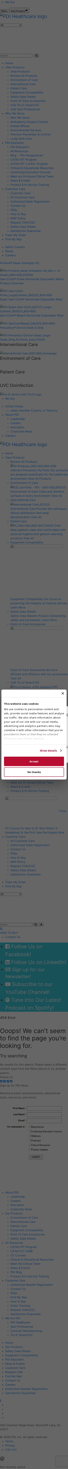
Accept (34, 761)
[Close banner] (63, 693)
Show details (48, 750)
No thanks (34, 772)
